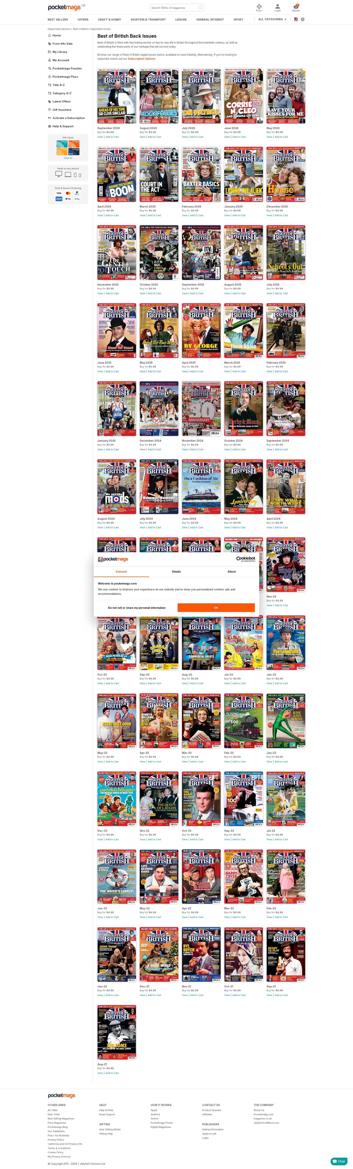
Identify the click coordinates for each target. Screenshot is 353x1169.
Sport (238, 19)
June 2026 (231, 128)
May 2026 (273, 128)
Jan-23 (271, 752)
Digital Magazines (161, 1126)
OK (216, 607)
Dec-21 (144, 986)
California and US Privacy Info (65, 1143)
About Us (259, 1110)
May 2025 (146, 362)
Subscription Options (141, 58)
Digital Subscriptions (59, 29)
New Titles (54, 1114)
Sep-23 (144, 674)
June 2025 (104, 362)
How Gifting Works (110, 1129)
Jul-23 (228, 674)
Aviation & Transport (148, 19)
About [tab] (232, 571)
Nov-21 (186, 986)
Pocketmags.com (263, 1114)
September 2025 (193, 284)
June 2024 (189, 518)
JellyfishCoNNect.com (266, 1122)
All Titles (53, 1110)
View (100, 136)
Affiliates (207, 1114)
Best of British (80, 29)
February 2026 (191, 206)
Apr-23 (144, 752)
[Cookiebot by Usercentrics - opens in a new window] (239, 559)
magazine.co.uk (263, 1118)
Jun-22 (102, 908)
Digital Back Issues (100, 29)
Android (155, 1114)
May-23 (102, 752)
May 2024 (230, 518)
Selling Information (213, 1129)
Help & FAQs (106, 1110)
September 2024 (278, 440)
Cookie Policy (55, 1152)
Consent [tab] (121, 571)
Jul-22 (271, 830)
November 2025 (108, 284)
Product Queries (211, 1110)
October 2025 (149, 284)
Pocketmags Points (162, 1122)
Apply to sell (209, 1133)
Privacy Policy (56, 1139)
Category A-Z (62, 93)
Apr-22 (186, 908)
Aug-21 (102, 1064)
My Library (60, 52)
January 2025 (106, 440)
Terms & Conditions (59, 1148)
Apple (154, 1110)
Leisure (181, 19)
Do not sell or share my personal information (136, 607)
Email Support (107, 1114)
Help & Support (63, 126)
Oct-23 (102, 674)
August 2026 (148, 128)
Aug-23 (187, 674)
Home (57, 35)
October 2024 (233, 440)
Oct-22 (186, 830)
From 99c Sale (63, 43)
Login (205, 1137)
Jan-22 (102, 986)
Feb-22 (271, 908)
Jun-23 (271, 674)
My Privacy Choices (59, 1156)
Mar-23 (187, 752)
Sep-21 (271, 986)
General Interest (210, 19)
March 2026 (148, 206)
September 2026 (108, 128)
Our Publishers (56, 1131)
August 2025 (232, 284)
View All (68, 158)
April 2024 (273, 518)
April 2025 (189, 362)
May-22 (145, 908)
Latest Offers (62, 101)
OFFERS (83, 19)
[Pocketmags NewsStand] (66, 7)
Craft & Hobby (109, 19)
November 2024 (192, 440)
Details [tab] (176, 571)
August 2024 (106, 518)
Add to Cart (112, 136)
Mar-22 (229, 908)
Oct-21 (228, 986)
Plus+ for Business (58, 1135)
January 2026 (233, 206)
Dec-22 (102, 830)
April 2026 (104, 206)
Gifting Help (106, 1133)
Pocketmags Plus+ (66, 76)
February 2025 (276, 362)
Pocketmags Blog (58, 1126)
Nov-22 (144, 830)
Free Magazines (57, 1122)
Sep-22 (229, 830)
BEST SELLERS (58, 19)
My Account (61, 60)
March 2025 (232, 362)
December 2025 (277, 206)
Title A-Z (59, 85)
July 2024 (146, 518)
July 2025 (273, 284)
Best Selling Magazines (61, 1118)
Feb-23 (229, 752)
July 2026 (188, 128)
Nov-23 (271, 596)
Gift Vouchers (62, 109)
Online (154, 1118)
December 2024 (150, 440)
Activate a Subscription (69, 118)
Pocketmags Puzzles (67, 68)
